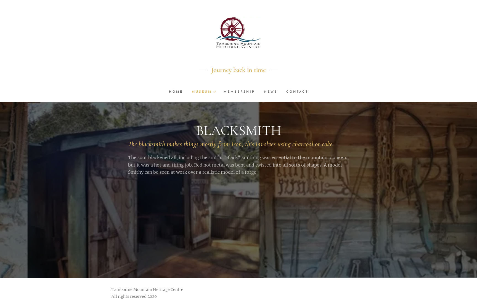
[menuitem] (178, 92)
